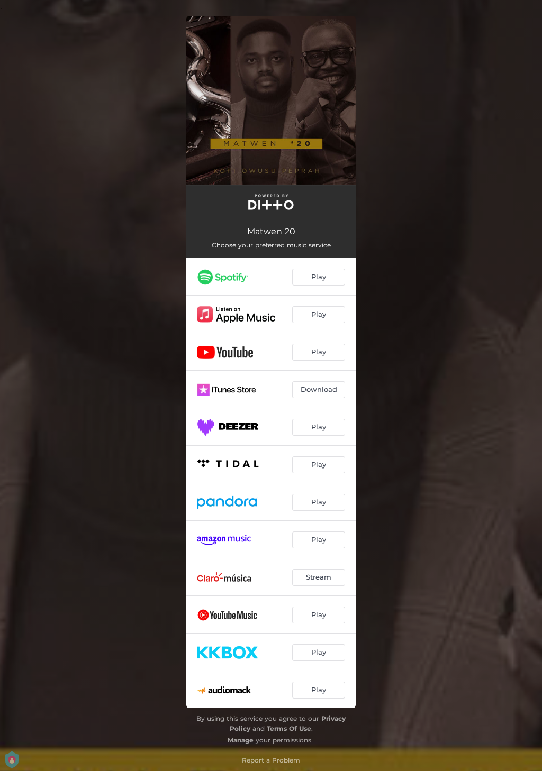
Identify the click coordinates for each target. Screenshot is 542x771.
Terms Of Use (289, 728)
